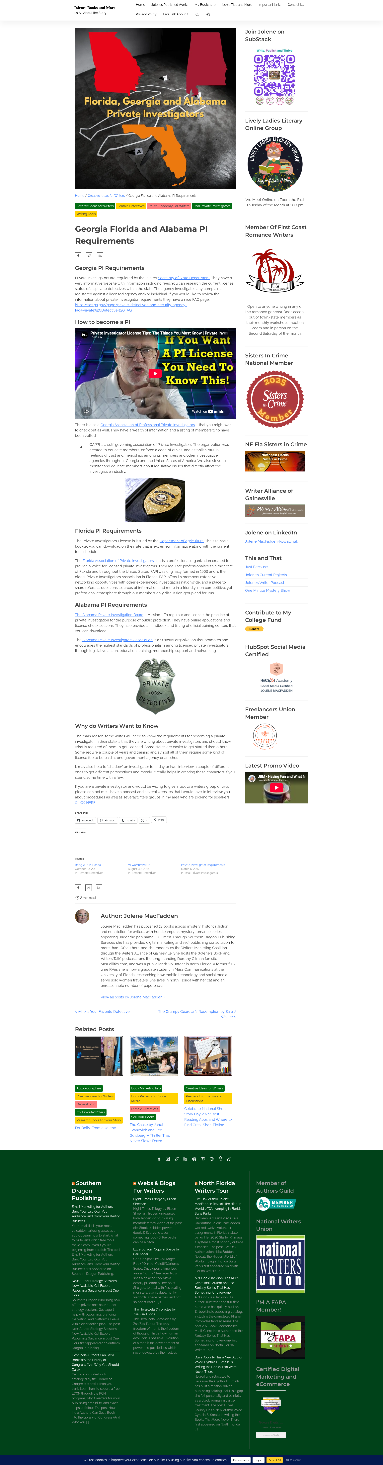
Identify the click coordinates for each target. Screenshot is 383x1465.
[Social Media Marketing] (276, 693)
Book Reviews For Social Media (149, 1098)
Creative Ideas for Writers (106, 196)
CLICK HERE (85, 802)
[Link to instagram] (168, 1160)
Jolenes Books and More (94, 7)
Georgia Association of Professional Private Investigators (148, 425)
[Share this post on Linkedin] (100, 255)
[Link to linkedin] (185, 1160)
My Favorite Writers (91, 1112)
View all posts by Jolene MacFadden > (133, 997)
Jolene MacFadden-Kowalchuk (271, 541)
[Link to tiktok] (229, 1160)
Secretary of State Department (184, 278)
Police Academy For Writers (169, 206)
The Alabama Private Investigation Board (109, 615)
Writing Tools (86, 214)
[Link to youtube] (203, 1160)
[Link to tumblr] (220, 1160)
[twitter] (89, 255)
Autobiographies (89, 1088)
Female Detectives (131, 206)
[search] (197, 15)
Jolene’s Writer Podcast (264, 583)
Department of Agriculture (182, 541)
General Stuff (86, 1104)
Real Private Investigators (212, 206)
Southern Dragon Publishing (86, 1190)
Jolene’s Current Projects (266, 575)
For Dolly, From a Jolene (95, 1128)
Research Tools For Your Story (99, 1120)
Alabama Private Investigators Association (117, 640)
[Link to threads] (212, 1160)
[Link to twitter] (177, 1160)
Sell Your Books (142, 1117)
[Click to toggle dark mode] (208, 15)
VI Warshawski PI (139, 865)
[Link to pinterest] (194, 1160)
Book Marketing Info (146, 1088)
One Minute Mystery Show (267, 590)
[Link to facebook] (159, 1160)
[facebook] (78, 255)
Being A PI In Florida (88, 865)
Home (79, 196)
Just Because (256, 567)
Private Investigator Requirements (203, 865)
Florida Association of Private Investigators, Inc (121, 561)
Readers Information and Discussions (204, 1098)
